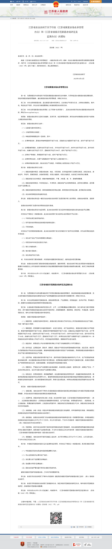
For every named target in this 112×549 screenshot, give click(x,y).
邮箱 (13, 1)
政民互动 (68, 5)
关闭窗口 (89, 527)
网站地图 (35, 543)
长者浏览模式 (95, 1)
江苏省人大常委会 (42, 537)
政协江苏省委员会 (55, 537)
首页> (19, 18)
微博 (19, 1)
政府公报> (27, 18)
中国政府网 (16, 537)
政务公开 (34, 5)
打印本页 (81, 527)
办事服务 (43, 5)
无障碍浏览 (85, 1)
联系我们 (29, 543)
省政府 (18, 5)
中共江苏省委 (29, 537)
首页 (11, 5)
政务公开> (22, 18)
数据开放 (77, 5)
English (79, 1)
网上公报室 (32, 18)
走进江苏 (85, 5)
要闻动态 (26, 5)
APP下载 (26, 1)
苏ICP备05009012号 (49, 544)
